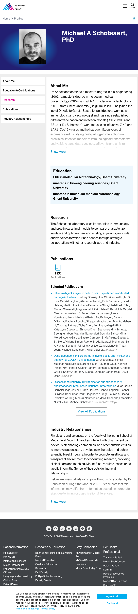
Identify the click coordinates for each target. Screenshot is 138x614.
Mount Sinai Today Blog (88, 568)
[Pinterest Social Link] (82, 528)
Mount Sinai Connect (114, 561)
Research (40, 568)
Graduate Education (46, 564)
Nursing (107, 569)
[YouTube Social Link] (69, 528)
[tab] (23, 81)
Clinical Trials (10, 580)
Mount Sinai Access (13, 564)
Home (6, 18)
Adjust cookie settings (27, 608)
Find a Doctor (10, 552)
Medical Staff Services (115, 581)
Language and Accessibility (17, 576)
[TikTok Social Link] (89, 528)
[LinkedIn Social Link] (48, 528)
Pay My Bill (9, 556)
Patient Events (11, 584)
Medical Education (45, 560)
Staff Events (109, 585)
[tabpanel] (91, 118)
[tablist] (22, 98)
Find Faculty (41, 572)
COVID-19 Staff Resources (58, 536)
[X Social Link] (62, 528)
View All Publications (92, 411)
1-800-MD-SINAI (85, 536)
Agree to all (112, 596)
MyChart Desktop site (87, 560)
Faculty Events (43, 580)
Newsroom (81, 564)
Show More (58, 152)
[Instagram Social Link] (75, 528)
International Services (14, 560)
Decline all (112, 603)
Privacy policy (48, 608)
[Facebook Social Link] (55, 528)
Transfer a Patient (112, 557)
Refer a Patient (111, 565)
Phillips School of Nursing (48, 576)
